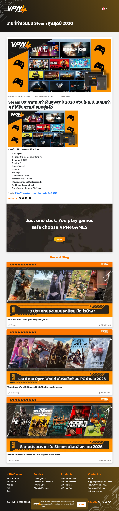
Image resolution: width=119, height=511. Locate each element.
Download (11, 481)
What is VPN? (13, 478)
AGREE (81, 504)
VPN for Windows (68, 478)
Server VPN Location (43, 481)
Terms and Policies (96, 487)
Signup (59, 239)
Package (11, 484)
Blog (9, 491)
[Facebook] (19, 197)
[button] (104, 9)
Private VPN (39, 484)
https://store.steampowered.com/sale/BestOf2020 (36, 192)
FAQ (8, 487)
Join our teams (95, 491)
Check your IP (40, 478)
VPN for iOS (66, 484)
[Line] (29, 197)
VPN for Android (68, 481)
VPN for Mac (66, 487)
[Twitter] (22, 197)
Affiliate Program (41, 487)
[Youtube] (25, 197)
